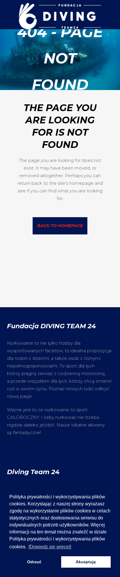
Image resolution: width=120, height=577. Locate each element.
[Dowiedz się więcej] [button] (50, 546)
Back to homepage (60, 225)
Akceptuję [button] (86, 561)
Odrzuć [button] (34, 561)
